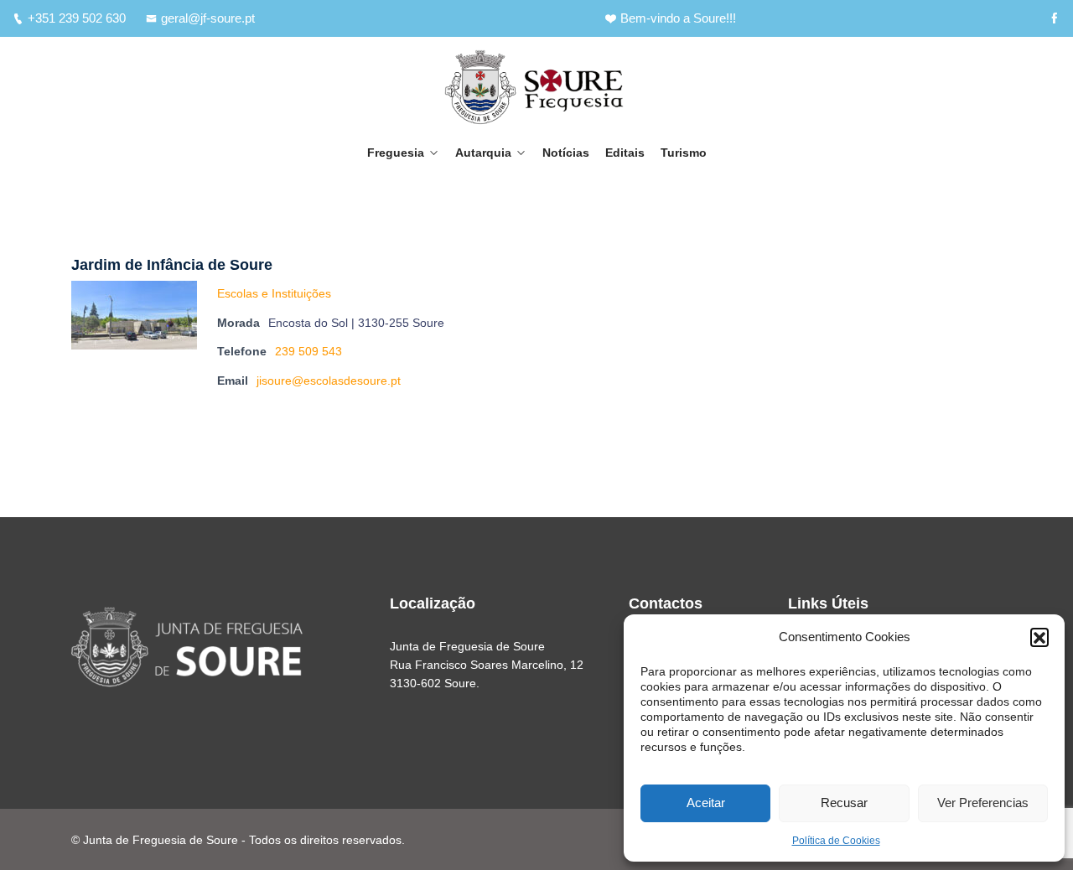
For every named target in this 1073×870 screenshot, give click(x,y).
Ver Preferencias (983, 802)
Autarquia (483, 152)
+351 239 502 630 (77, 18)
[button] (1039, 637)
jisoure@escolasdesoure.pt (329, 380)
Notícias (565, 152)
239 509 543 (308, 351)
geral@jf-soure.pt (208, 18)
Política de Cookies (836, 841)
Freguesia (395, 152)
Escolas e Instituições (274, 293)
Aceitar (706, 802)
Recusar (844, 802)
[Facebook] (1054, 18)
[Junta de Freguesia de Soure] (536, 87)
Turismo (684, 152)
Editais (625, 152)
